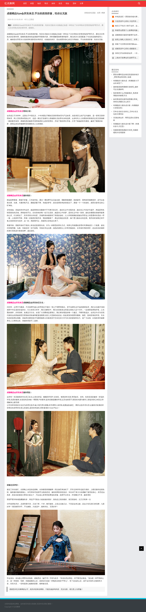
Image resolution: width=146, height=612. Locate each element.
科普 (32, 3)
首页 (25, 3)
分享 (81, 3)
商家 (103, 13)
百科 (74, 3)
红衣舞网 (10, 3)
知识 (39, 3)
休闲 (53, 3)
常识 (46, 3)
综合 (67, 3)
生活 (60, 3)
